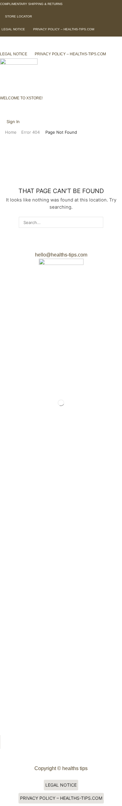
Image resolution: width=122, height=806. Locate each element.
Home (11, 132)
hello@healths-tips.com (61, 254)
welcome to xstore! (21, 98)
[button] (31, 4)
